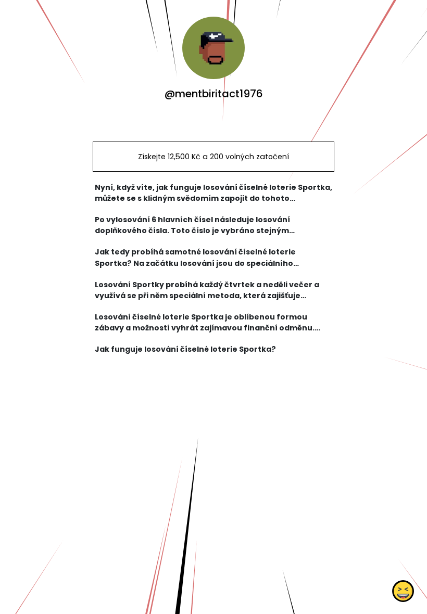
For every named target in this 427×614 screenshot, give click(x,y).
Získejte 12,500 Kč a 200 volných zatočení (213, 156)
